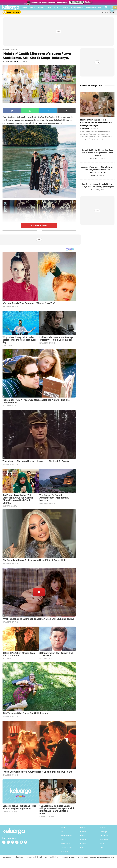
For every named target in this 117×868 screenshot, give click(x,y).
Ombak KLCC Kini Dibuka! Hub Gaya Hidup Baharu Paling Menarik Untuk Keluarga (97, 153)
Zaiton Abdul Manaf (11, 61)
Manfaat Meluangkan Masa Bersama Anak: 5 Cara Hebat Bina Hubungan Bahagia (96, 123)
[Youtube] (110, 12)
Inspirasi (14, 49)
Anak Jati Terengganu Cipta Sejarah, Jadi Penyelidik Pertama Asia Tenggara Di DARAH (97, 170)
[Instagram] (102, 12)
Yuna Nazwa (84, 128)
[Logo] (10, 7)
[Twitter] (105, 12)
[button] (106, 7)
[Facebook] (100, 12)
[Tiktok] (108, 12)
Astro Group (111, 857)
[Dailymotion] (113, 12)
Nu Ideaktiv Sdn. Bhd (94, 857)
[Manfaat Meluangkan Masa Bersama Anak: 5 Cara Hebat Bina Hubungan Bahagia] (97, 104)
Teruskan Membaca (39, 226)
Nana (93, 175)
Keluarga (6, 49)
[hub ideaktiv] (112, 6)
